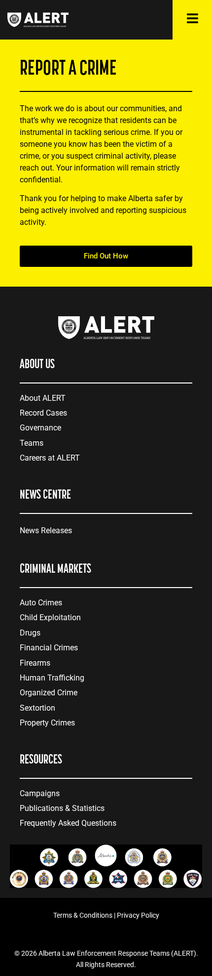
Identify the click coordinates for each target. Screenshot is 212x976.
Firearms (35, 663)
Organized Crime (48, 692)
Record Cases (43, 413)
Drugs (30, 632)
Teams (31, 443)
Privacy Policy (138, 915)
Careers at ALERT (50, 458)
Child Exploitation (50, 617)
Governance (40, 427)
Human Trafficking (52, 677)
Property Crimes (47, 722)
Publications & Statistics (62, 808)
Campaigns (40, 793)
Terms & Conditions (82, 915)
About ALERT (43, 398)
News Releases (46, 530)
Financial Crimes (49, 647)
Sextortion (37, 708)
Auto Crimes (41, 602)
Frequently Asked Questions (68, 823)
